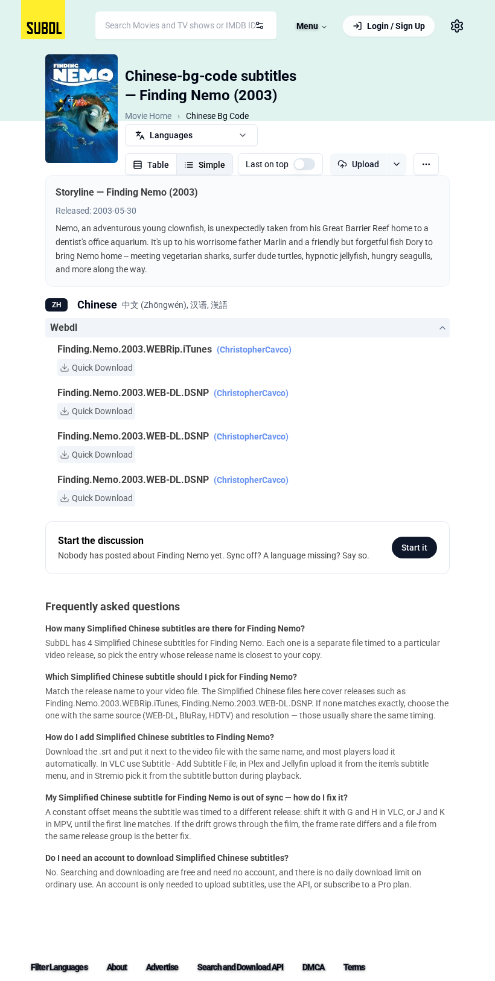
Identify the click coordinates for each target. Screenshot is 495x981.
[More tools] (426, 164)
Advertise (162, 967)
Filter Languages (59, 967)
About (117, 967)
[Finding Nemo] (81, 108)
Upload (365, 164)
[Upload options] (396, 164)
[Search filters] (259, 25)
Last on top (267, 164)
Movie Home (148, 116)
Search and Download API (240, 967)
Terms (354, 967)
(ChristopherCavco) (254, 349)
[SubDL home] (43, 19)
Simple (212, 165)
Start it (414, 547)
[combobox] (185, 25)
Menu (307, 26)
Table (158, 165)
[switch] (304, 164)
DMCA (313, 967)
